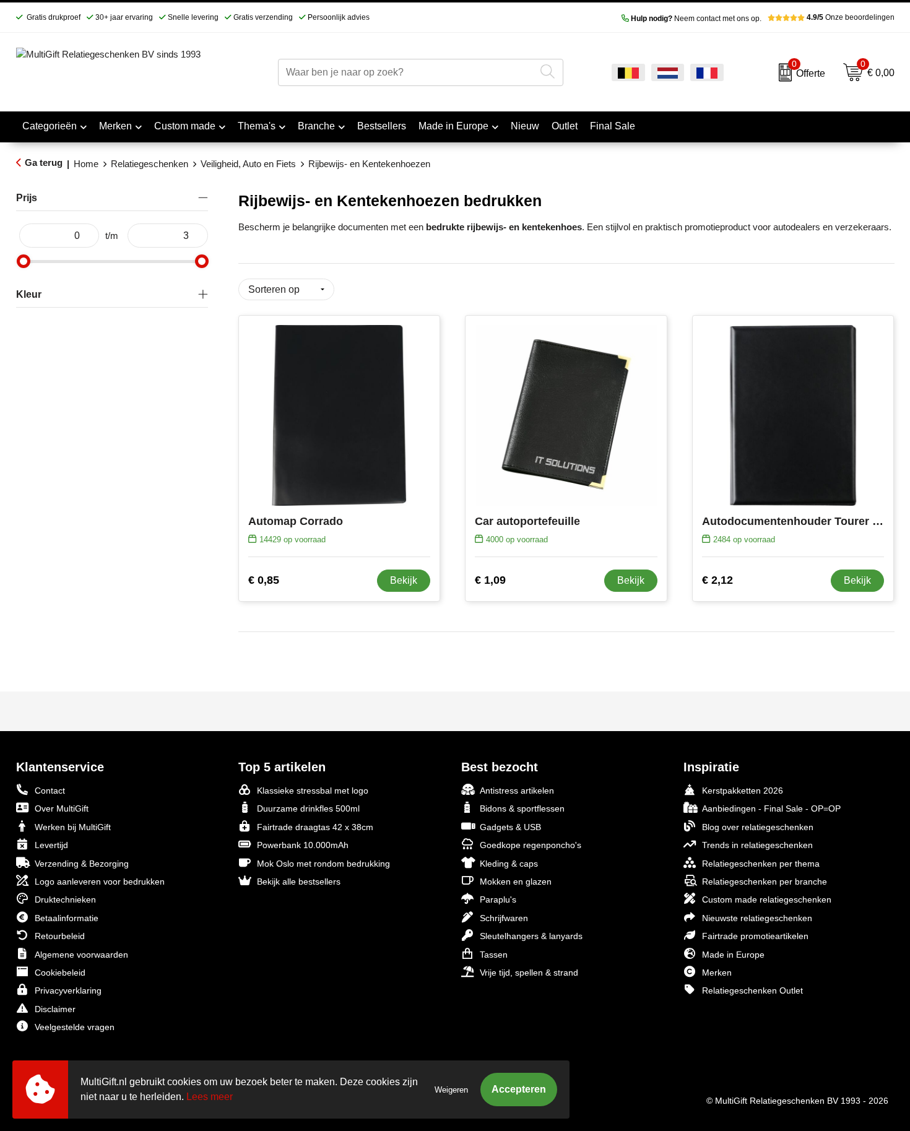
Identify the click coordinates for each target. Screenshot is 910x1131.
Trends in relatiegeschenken (757, 845)
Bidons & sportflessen (522, 808)
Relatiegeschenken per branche (764, 881)
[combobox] (406, 72)
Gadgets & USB (510, 827)
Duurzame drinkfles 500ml (308, 808)
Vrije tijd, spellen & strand (529, 972)
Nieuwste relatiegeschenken (757, 918)
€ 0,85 (263, 580)
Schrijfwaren (504, 918)
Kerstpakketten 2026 (742, 790)
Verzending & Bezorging (82, 864)
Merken (115, 126)
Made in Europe (453, 126)
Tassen (494, 955)
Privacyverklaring (68, 990)
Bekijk (403, 580)
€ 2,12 (717, 580)
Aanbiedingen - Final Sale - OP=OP (771, 808)
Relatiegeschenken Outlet (752, 990)
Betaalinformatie (66, 918)
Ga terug (44, 162)
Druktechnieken (65, 899)
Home (86, 163)
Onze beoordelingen (851, 17)
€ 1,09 (490, 580)
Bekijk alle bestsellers (298, 881)
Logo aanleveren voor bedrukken (100, 881)
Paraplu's (498, 899)
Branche (316, 126)
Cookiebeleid (60, 972)
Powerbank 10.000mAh (303, 845)
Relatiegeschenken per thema (761, 864)
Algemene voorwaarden (81, 955)
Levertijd (51, 845)
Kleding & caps (509, 864)
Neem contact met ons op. (696, 18)
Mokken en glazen (516, 881)
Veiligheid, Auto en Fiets (248, 163)
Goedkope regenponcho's (530, 845)
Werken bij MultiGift (73, 827)
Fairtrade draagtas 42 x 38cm (315, 827)
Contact (50, 790)
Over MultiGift (62, 808)
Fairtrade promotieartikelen (755, 936)
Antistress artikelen (517, 790)
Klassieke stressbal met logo (312, 790)
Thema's (256, 126)
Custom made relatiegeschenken (766, 899)
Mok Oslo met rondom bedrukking (323, 864)
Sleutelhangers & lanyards (531, 936)
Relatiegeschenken (149, 163)
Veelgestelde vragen (75, 1027)
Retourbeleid (60, 936)
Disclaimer (55, 1009)
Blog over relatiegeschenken (757, 827)
